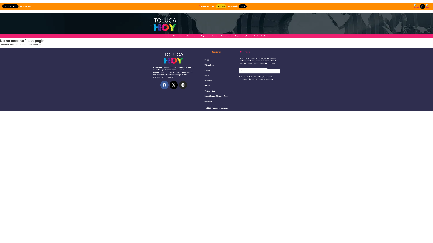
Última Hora (177, 36)
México (214, 36)
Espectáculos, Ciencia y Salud (246, 36)
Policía (187, 36)
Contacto (264, 36)
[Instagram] (183, 85)
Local (196, 36)
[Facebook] (164, 85)
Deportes (204, 36)
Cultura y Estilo (226, 36)
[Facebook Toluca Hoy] (416, 6)
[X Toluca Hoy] (422, 6)
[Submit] (273, 71)
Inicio (167, 36)
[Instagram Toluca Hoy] (428, 6)
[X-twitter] (174, 85)
